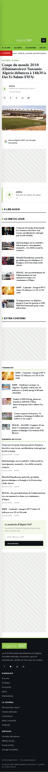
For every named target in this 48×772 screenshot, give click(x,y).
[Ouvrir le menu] (43, 40)
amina (12, 86)
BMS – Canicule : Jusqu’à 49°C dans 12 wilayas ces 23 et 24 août (30, 375)
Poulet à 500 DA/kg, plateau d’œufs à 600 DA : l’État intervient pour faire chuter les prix (28, 403)
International (7, 696)
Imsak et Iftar (8, 745)
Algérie (18, 48)
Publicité (6, 725)
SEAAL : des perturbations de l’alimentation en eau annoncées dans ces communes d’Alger (23, 496)
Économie (31, 48)
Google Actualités (10, 749)
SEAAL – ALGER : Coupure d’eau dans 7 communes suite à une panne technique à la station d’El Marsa (28, 429)
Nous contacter (9, 720)
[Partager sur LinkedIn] (22, 97)
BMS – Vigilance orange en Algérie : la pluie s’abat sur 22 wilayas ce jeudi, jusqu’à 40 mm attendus (27, 389)
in (23, 666)
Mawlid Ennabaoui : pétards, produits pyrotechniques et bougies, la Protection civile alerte (22, 480)
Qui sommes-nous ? (11, 707)
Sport (43, 48)
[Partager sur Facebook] (10, 97)
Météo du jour (8, 741)
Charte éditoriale (9, 712)
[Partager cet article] (4, 97)
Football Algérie (10, 60)
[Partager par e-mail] (28, 97)
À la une (6, 48)
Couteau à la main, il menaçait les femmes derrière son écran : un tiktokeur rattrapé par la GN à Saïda (24, 448)
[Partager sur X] (16, 97)
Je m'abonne (12, 543)
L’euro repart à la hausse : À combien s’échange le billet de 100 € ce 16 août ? (28, 416)
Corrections (7, 716)
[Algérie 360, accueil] (23, 40)
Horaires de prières (10, 736)
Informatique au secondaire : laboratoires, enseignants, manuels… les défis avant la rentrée (22, 464)
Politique (6, 682)
